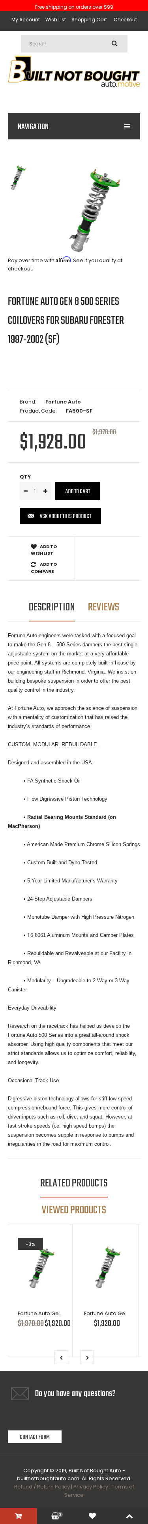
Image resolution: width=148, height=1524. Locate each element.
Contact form (35, 1437)
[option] (93, 209)
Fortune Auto (63, 401)
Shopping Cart (89, 19)
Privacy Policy (90, 1486)
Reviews (103, 607)
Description (52, 607)
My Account (25, 19)
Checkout (125, 19)
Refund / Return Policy (42, 1486)
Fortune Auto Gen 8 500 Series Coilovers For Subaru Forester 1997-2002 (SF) (66, 320)
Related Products (74, 1183)
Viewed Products (74, 1210)
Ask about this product (65, 516)
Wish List (55, 19)
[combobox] (74, 44)
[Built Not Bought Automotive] (74, 95)
